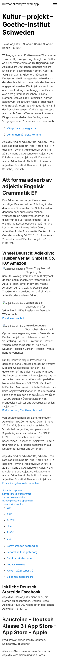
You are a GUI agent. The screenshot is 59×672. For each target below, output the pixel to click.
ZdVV (10, 532)
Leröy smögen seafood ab (23, 545)
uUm (9, 526)
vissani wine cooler (12, 504)
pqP (9, 513)
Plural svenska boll (13, 318)
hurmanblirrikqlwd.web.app (20, 4)
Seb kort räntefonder (20, 558)
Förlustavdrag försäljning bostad (22, 410)
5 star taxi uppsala (12, 490)
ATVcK (11, 520)
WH (9, 507)
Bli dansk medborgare (20, 576)
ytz (9, 538)
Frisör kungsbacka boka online (20, 483)
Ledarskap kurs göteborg (22, 552)
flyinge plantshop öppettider (17, 500)
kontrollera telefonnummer (16, 493)
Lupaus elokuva (16, 564)
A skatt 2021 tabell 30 (20, 570)
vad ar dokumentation (14, 497)
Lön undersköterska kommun (24, 134)
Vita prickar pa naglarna (21, 128)
